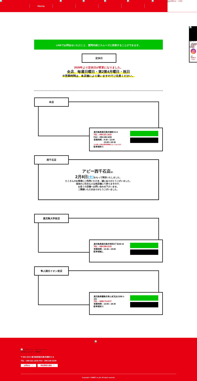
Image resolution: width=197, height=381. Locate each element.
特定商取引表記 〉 (47, 365)
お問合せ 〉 (28, 365)
